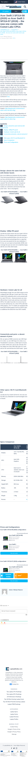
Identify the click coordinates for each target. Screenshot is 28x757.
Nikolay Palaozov (8, 36)
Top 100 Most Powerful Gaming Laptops (14, 701)
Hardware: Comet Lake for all (12, 132)
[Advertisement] (14, 49)
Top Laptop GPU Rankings (14, 694)
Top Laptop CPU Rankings (14, 691)
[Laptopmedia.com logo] (14, 7)
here (8, 96)
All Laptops (5, 11)
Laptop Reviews (14, 716)
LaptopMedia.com (4, 29)
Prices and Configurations (11, 142)
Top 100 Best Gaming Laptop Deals (14, 699)
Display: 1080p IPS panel (11, 130)
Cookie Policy (14, 726)
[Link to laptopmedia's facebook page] (11, 748)
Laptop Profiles (14, 719)
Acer (16, 11)
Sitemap (14, 734)
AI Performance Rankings (14, 696)
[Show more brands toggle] (25, 11)
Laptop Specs (14, 711)
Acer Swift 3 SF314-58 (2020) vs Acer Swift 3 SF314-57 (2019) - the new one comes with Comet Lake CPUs (13, 33)
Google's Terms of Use (14, 729)
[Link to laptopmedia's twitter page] (14, 748)
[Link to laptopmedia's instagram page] (16, 748)
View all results (14, 553)
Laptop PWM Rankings (14, 704)
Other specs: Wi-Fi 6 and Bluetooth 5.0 (14, 138)
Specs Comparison (9, 140)
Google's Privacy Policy (14, 731)
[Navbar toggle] (2, 6)
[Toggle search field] (25, 6)
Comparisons (14, 29)
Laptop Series (14, 714)
